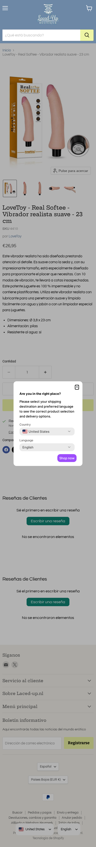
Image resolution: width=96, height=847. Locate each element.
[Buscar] (87, 35)
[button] (77, 387)
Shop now (67, 458)
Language (26, 440)
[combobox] (35, 431)
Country (25, 424)
